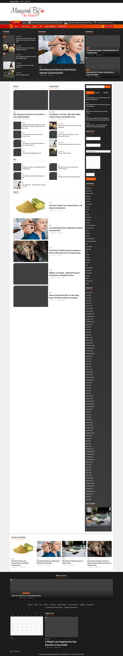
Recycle (88, 257)
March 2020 (89, 475)
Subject (88, 149)
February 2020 (89, 478)
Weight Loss (89, 281)
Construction (89, 204)
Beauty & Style (26, 26)
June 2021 (88, 438)
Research (88, 259)
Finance (87, 109)
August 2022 (89, 409)
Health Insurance (90, 238)
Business (88, 196)
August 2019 (89, 494)
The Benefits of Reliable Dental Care (31, 153)
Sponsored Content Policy (71, 607)
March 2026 (89, 305)
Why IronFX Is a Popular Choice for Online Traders (56, 22)
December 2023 (90, 377)
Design (88, 209)
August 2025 (89, 324)
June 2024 (88, 361)
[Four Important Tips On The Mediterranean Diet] (17, 176)
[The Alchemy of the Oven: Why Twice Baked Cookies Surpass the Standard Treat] (9, 39)
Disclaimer (82, 604)
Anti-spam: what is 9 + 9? (92, 172)
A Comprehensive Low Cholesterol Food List (69, 144)
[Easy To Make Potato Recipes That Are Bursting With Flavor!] (9, 57)
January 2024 (89, 374)
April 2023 (88, 393)
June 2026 (88, 298)
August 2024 (89, 356)
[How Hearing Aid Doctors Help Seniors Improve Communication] (61, 49)
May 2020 (88, 470)
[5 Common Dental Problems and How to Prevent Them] (17, 134)
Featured (88, 220)
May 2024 (88, 364)
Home (22, 1)
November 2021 (90, 427)
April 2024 (88, 366)
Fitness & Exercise (50, 26)
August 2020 (89, 462)
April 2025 (88, 335)
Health (16, 26)
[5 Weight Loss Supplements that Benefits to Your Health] (61, 627)
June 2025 (88, 329)
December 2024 (90, 345)
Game (87, 230)
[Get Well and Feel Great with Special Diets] (53, 176)
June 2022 (88, 414)
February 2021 (89, 449)
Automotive (89, 191)
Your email (89, 142)
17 (12, 627)
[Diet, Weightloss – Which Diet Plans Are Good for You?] (17, 185)
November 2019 (90, 486)
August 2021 (89, 435)
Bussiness (88, 198)
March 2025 (89, 337)
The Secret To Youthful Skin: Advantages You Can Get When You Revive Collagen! (37, 595)
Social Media (89, 267)
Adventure (88, 188)
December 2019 (90, 483)
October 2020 (89, 457)
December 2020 (90, 451)
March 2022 (89, 419)
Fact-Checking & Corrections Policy (54, 607)
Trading (88, 275)
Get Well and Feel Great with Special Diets (69, 177)
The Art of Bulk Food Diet (22, 75)
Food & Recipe (61, 26)
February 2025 (89, 340)
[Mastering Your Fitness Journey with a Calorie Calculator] (103, 67)
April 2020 (88, 472)
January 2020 (89, 480)
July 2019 (88, 496)
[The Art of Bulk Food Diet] (9, 74)
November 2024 (90, 348)
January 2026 (89, 311)
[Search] (101, 26)
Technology (89, 273)
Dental (35, 26)
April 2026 (88, 303)
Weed (87, 278)
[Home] (11, 26)
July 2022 (88, 412)
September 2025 (90, 321)
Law (87, 244)
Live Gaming (89, 246)
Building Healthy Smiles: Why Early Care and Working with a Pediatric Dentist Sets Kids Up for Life (33, 126)
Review (88, 262)
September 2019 (90, 491)
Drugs (87, 214)
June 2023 (88, 388)
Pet (87, 252)
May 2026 (88, 300)
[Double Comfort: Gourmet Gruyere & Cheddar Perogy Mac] (9, 48)
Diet (41, 26)
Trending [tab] (105, 92)
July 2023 (88, 385)
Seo (87, 265)
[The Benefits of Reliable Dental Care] (17, 152)
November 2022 (90, 404)
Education (88, 217)
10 (12, 624)
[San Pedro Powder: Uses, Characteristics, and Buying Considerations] (30, 206)
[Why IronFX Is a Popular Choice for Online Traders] (74, 549)
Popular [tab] (97, 92)
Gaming (88, 233)
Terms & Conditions (73, 604)
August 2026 (89, 292)
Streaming (88, 270)
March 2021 (89, 446)
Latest (36, 604)
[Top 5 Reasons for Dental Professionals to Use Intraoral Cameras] (17, 143)
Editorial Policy (90, 604)
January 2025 (89, 343)
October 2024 (89, 350)
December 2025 (90, 313)
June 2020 (88, 467)
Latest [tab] (88, 92)
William (50, 75)
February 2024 (89, 372)
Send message (91, 179)
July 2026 (88, 295)
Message (88, 155)
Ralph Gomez (98, 54)
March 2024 (89, 369)
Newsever (74, 654)
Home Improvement (91, 241)
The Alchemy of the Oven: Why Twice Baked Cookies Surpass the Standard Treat (26, 40)
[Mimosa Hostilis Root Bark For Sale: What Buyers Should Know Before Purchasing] (30, 296)
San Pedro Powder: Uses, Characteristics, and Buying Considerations (20, 563)
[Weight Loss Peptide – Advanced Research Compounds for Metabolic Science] (30, 273)
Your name (89, 135)
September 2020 (90, 459)
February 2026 (89, 308)
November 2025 (90, 316)
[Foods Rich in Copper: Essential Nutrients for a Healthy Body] (103, 45)
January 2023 (89, 398)
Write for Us (53, 604)
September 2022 (90, 406)
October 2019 (89, 488)
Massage (88, 249)
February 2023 (89, 396)
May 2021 (88, 441)
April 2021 (88, 443)
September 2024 (90, 353)
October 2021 (89, 430)
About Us (46, 604)
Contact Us (27, 1)
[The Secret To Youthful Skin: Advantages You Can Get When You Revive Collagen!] (61, 589)
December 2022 (90, 401)
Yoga (87, 283)
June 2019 (88, 499)
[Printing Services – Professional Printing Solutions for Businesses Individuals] (98, 517)
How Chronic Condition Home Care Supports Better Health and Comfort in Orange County (95, 22)
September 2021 (90, 433)
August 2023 (89, 382)
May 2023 (88, 390)
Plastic (87, 254)
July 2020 (88, 465)
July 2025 (88, 327)
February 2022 (89, 422)
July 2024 (88, 358)
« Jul (11, 638)
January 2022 (89, 425)
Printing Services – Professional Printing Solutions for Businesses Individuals (96, 125)
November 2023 (90, 380)
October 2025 (89, 319)
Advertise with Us (62, 604)
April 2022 (88, 417)
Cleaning (88, 201)
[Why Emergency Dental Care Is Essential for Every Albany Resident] (30, 100)
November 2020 (90, 454)
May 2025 (88, 332)
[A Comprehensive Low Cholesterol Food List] (9, 65)
